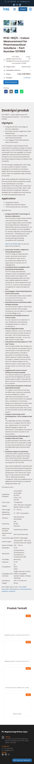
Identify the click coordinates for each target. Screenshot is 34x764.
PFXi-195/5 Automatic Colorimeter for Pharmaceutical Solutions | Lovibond (16, 589)
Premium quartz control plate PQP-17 (17, 661)
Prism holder (17, 714)
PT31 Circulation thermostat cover (17, 688)
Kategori (23, 9)
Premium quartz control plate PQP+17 (17, 635)
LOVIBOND (27, 78)
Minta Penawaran (11, 82)
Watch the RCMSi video (13, 244)
